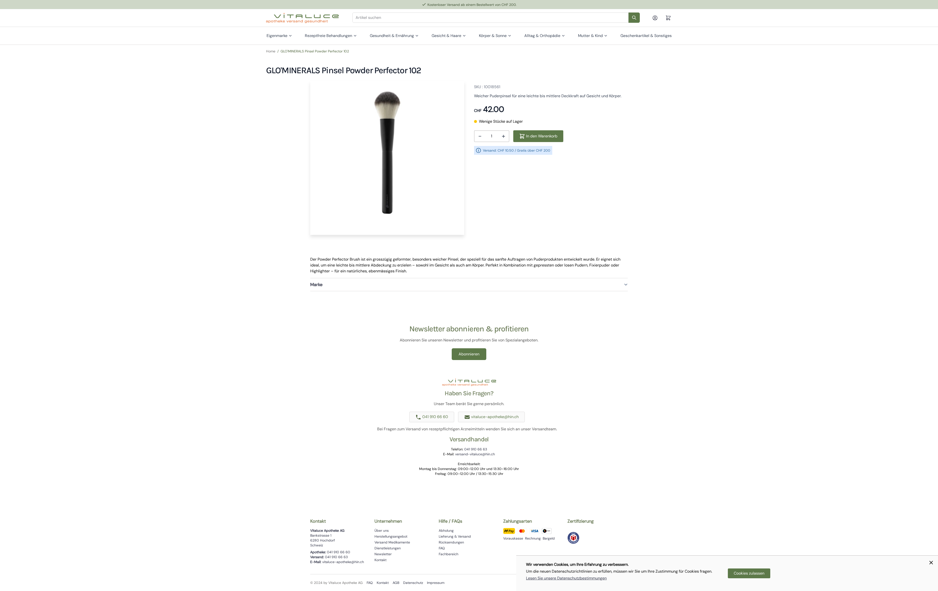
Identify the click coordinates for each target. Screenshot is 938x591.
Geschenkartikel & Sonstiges (646, 35)
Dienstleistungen (387, 548)
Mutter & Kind (590, 35)
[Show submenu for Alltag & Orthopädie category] (563, 35)
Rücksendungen (451, 542)
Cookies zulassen (749, 573)
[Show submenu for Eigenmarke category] (290, 35)
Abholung (446, 530)
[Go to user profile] (657, 18)
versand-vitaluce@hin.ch (475, 454)
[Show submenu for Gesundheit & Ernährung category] (416, 35)
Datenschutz (413, 582)
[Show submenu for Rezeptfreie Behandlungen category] (355, 35)
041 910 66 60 (435, 416)
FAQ (442, 548)
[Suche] (634, 17)
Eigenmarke (277, 35)
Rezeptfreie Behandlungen (328, 35)
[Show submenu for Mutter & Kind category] (605, 35)
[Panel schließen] (931, 562)
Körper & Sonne (493, 35)
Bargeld (549, 538)
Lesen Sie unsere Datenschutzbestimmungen (566, 578)
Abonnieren (469, 354)
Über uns (381, 530)
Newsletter (383, 554)
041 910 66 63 (475, 449)
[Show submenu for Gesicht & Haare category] (464, 35)
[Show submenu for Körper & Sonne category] (509, 35)
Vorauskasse (513, 538)
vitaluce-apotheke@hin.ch (495, 416)
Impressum (435, 582)
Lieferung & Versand (455, 536)
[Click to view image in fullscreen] (387, 158)
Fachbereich (448, 554)
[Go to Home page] (302, 18)
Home (270, 51)
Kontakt (380, 560)
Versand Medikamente (392, 542)
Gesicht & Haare (446, 35)
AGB (396, 582)
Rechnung (533, 538)
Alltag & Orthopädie (542, 35)
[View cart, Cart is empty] (668, 18)
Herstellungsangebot (390, 536)
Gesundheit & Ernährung (392, 35)
